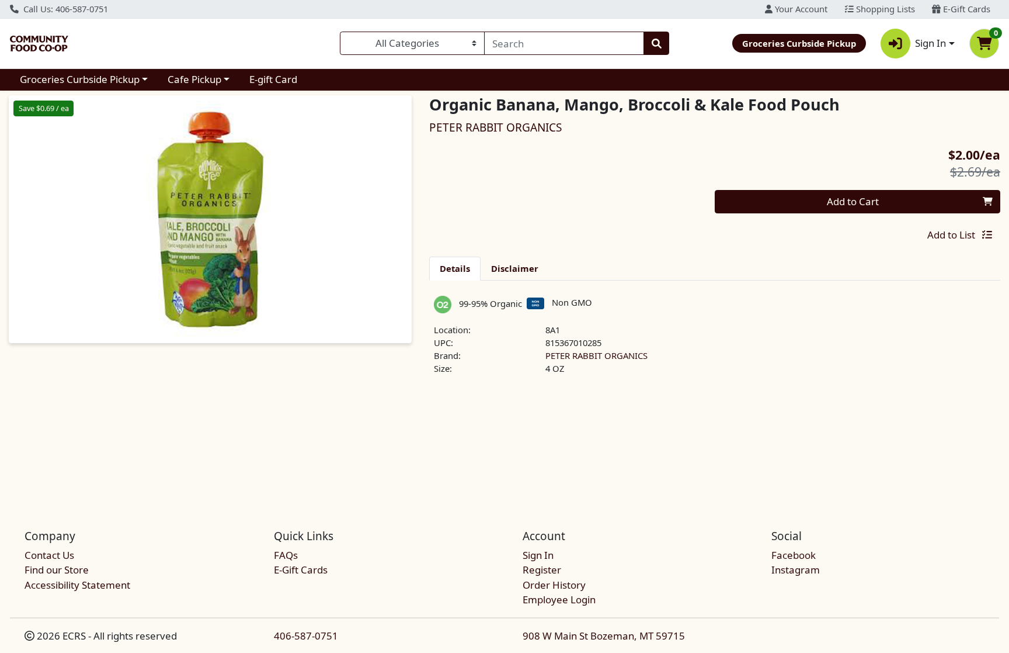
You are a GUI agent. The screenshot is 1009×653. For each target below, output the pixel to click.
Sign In (538, 555)
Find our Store (57, 569)
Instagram (795, 569)
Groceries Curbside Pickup (80, 79)
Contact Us (49, 555)
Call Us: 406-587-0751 (64, 9)
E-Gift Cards (965, 9)
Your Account (800, 9)
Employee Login (559, 599)
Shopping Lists (884, 9)
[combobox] (564, 43)
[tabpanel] (714, 340)
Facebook (793, 555)
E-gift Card (273, 79)
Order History (554, 585)
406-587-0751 (306, 635)
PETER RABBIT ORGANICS (596, 355)
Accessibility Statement (77, 585)
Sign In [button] (930, 43)
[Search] (656, 43)
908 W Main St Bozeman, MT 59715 (604, 635)
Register (542, 569)
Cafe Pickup (194, 79)
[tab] (455, 268)
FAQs (286, 555)
